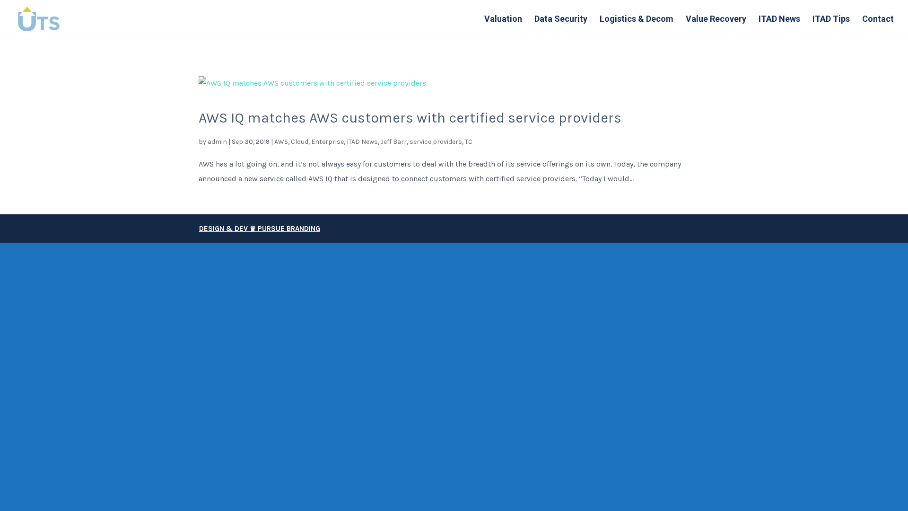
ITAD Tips (831, 20)
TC (468, 142)
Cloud (299, 142)
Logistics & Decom (636, 20)
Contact (878, 20)
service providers (436, 142)
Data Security (560, 20)
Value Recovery (716, 20)
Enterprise (327, 142)
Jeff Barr (394, 142)
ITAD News (779, 20)
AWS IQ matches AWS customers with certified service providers (410, 117)
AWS (281, 142)
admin (217, 142)
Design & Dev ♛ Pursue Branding (259, 228)
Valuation (503, 20)
